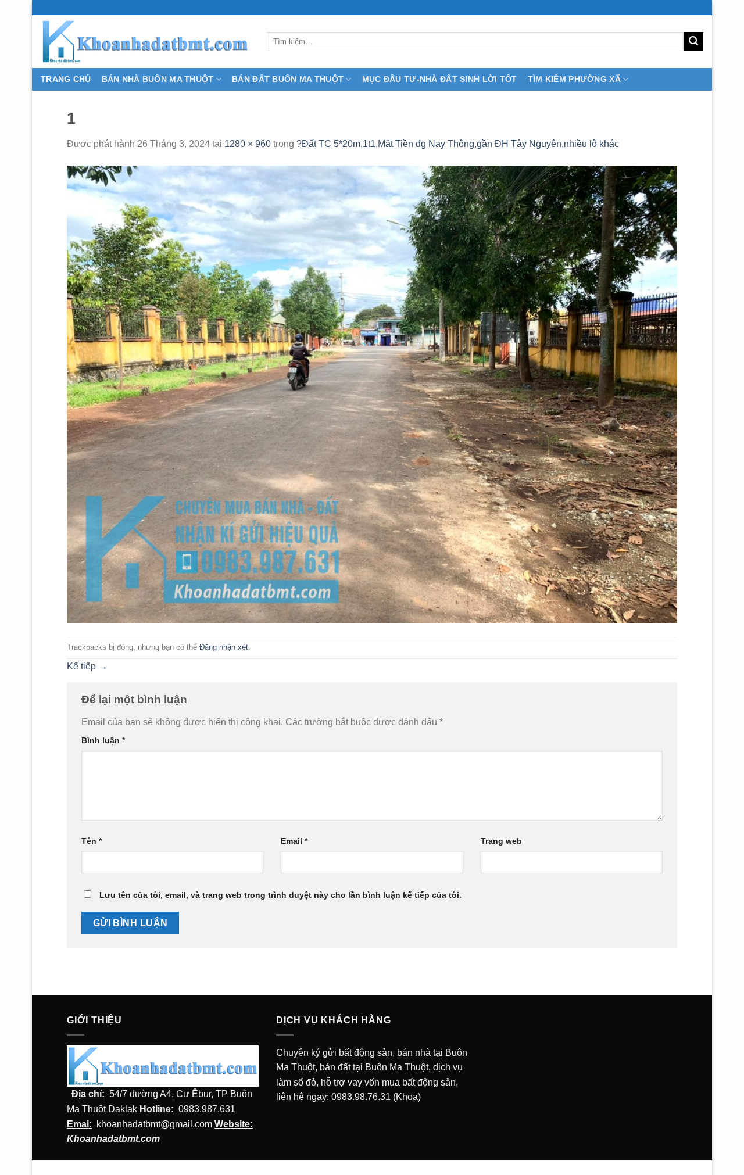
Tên (91, 841)
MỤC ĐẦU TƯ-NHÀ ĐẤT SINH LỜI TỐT (439, 79)
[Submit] (693, 42)
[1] (372, 394)
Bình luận (103, 740)
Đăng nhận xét (223, 647)
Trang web (501, 841)
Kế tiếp (87, 666)
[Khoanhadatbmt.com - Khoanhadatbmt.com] (145, 41)
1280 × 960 (247, 144)
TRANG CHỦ (66, 79)
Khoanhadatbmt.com (113, 1139)
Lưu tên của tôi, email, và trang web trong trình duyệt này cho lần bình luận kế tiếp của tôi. (280, 895)
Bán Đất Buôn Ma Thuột (288, 79)
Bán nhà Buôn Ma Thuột (158, 79)
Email (294, 841)
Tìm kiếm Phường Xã (574, 79)
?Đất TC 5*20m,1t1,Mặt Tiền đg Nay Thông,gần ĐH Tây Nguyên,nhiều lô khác (457, 144)
